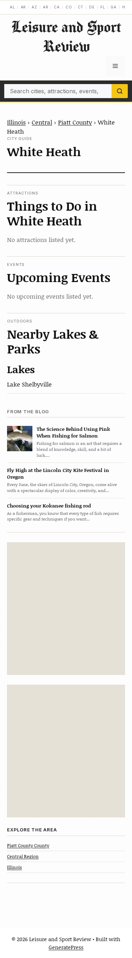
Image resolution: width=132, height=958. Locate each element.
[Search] (120, 91)
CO (68, 7)
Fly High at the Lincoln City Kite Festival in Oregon (58, 473)
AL (12, 7)
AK (23, 7)
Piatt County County (28, 845)
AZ (34, 7)
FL (102, 7)
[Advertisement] (66, 609)
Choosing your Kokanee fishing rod (49, 505)
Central (42, 122)
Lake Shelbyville (29, 384)
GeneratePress (66, 947)
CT (81, 7)
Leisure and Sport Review (66, 36)
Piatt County (75, 122)
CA (57, 7)
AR (46, 7)
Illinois (16, 122)
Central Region (23, 856)
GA (114, 7)
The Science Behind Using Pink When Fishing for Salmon (73, 432)
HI (124, 7)
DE (92, 7)
